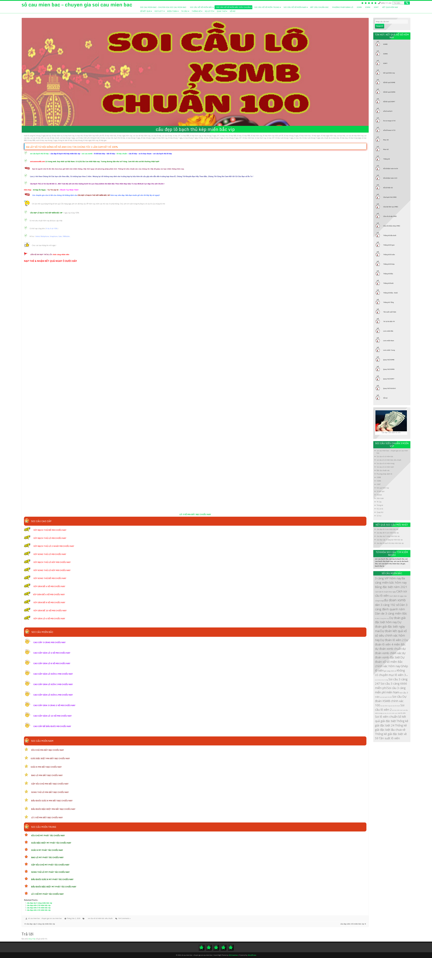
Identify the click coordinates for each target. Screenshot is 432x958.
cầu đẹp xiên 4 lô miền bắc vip (39, 910)
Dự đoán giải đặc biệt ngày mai (390, 626)
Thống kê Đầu (388, 273)
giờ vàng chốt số (390, 671)
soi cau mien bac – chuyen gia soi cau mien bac (163, 7)
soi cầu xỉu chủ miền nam (389, 713)
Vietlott (158, 11)
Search (379, 26)
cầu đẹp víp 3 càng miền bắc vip (39, 903)
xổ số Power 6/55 (389, 130)
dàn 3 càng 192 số (387, 605)
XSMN (367, 7)
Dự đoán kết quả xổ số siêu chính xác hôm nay (391, 635)
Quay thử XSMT (388, 379)
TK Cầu (184, 11)
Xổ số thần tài (388, 187)
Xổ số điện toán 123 (390, 178)
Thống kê (196, 11)
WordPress (252, 955)
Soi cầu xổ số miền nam (295, 7)
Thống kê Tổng (388, 302)
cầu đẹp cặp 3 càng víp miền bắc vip (390, 540)
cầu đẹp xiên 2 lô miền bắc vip (39, 905)
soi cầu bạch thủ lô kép (39, 154)
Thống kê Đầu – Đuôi (390, 293)
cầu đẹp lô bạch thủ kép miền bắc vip (390, 543)
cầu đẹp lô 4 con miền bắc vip (387, 529)
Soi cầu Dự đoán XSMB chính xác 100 (390, 700)
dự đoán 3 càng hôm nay (382, 618)
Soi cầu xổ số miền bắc (201, 7)
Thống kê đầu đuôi (389, 235)
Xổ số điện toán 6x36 (390, 168)
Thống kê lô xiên (389, 254)
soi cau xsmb (86, 154)
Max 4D (386, 149)
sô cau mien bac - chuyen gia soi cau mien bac (45, 918)
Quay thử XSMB (388, 359)
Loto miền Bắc (388, 331)
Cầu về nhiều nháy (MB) (391, 226)
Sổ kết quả (145, 11)
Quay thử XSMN (388, 369)
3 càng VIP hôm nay (388, 578)
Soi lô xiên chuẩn (386, 717)
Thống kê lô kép (389, 264)
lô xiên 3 (400, 675)
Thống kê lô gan (389, 245)
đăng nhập (32, 939)
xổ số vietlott (387, 111)
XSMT (376, 7)
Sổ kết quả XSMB (389, 82)
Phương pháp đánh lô (342, 7)
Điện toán (172, 11)
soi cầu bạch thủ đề (386, 697)
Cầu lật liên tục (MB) (390, 206)
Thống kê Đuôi (388, 283)
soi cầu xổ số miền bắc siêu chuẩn (233, 7)
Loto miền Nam (388, 340)
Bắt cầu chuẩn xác (319, 7)
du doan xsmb (395, 600)
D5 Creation (233, 955)
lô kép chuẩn (122, 154)
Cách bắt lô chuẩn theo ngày (385, 592)
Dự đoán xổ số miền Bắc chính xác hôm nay (389, 661)
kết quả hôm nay (389, 73)
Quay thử (221, 11)
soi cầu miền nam (397, 710)
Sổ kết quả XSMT (389, 101)
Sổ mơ (232, 11)
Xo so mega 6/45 (389, 120)
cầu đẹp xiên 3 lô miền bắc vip (39, 908)
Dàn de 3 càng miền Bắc (391, 613)
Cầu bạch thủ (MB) (390, 197)
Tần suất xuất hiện (389, 312)
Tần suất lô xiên (389, 738)
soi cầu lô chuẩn (395, 706)
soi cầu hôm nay (385, 706)
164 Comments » (124, 918)
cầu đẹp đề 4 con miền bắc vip (388, 533)
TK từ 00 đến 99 (389, 321)
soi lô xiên (402, 713)
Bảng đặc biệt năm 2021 (391, 587)
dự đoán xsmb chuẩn (388, 649)
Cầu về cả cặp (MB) (390, 216)
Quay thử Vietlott (389, 388)
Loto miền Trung (389, 350)
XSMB (359, 7)
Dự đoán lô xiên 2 (392, 640)
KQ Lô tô (209, 11)
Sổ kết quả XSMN (389, 92)
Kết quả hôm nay (390, 7)
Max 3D (386, 140)
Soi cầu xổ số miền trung (266, 7)
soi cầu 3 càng (384, 680)
